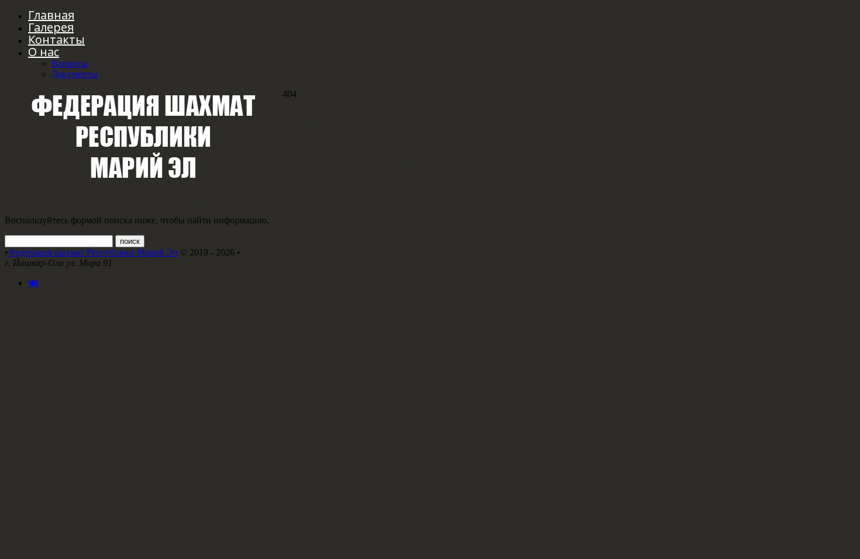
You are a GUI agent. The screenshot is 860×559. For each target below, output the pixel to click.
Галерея (51, 27)
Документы (74, 74)
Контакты (56, 39)
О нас (43, 52)
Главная (51, 15)
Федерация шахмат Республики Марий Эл (93, 252)
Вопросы (69, 63)
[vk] (33, 283)
